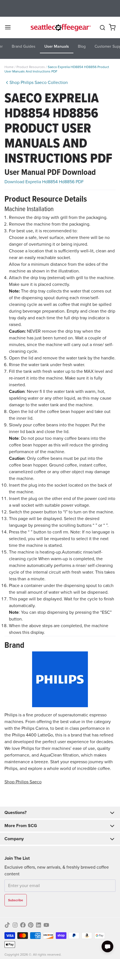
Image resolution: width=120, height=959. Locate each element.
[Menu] (10, 27)
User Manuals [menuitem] (56, 46)
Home (9, 66)
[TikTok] (7, 925)
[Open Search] (102, 28)
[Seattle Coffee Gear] (60, 27)
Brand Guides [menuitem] (23, 46)
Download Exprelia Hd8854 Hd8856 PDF (44, 181)
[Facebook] (23, 925)
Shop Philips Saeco (23, 782)
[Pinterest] (30, 925)
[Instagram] (15, 925)
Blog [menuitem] (82, 46)
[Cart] (112, 27)
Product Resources (31, 66)
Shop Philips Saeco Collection (38, 82)
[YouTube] (46, 925)
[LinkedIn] (38, 925)
